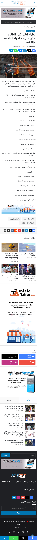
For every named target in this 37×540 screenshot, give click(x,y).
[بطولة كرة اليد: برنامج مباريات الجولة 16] (27, 247)
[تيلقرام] (11, 50)
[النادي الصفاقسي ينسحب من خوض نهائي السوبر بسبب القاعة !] (10, 268)
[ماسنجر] (20, 50)
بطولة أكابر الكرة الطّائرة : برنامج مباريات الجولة (28, 277)
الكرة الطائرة (24, 27)
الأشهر (28, 400)
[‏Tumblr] (23, 230)
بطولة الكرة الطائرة (27, 223)
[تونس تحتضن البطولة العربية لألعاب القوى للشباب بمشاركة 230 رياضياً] (30, 434)
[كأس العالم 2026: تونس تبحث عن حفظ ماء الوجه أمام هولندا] (30, 426)
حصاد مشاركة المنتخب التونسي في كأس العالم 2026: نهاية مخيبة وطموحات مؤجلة (13, 416)
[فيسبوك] (33, 50)
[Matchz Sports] (18, 3)
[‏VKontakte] (12, 230)
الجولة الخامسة (28, 219)
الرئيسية (31, 27)
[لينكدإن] (24, 50)
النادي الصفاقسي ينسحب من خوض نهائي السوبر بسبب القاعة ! (10, 276)
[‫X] (29, 50)
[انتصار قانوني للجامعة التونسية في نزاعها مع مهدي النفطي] (30, 442)
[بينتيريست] (19, 230)
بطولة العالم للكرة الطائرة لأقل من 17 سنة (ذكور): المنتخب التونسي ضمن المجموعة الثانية (11, 256)
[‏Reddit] (15, 230)
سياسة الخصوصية (15, 527)
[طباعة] (5, 230)
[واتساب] (15, 50)
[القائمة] (2, 4)
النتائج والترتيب (14, 219)
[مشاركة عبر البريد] (8, 230)
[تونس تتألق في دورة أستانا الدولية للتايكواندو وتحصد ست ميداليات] (30, 408)
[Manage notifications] (32, 535)
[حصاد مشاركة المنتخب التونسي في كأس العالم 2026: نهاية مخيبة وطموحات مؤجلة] (30, 417)
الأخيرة (9, 400)
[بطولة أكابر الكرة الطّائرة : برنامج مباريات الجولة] (27, 269)
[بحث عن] (35, 4)
